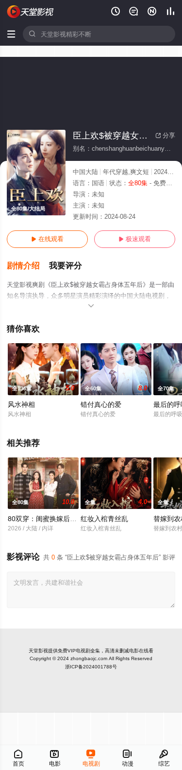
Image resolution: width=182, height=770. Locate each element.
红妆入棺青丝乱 (104, 519)
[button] (28, 266)
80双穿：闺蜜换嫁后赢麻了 (49, 519)
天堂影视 (38, 650)
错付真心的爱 (101, 404)
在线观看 (47, 239)
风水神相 (21, 404)
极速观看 (134, 239)
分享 (165, 135)
